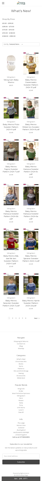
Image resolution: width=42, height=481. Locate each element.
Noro (21, 398)
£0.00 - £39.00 (7, 23)
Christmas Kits (21, 361)
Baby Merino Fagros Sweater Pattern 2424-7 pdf (11, 169)
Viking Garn (21, 396)
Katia (21, 403)
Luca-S (21, 410)
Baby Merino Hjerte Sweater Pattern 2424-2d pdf (31, 303)
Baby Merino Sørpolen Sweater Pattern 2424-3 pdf (11, 303)
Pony (21, 405)
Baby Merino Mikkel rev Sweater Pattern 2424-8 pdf (31, 127)
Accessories (21, 376)
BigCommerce (24, 473)
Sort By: (6, 44)
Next (36, 318)
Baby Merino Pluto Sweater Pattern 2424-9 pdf (11, 127)
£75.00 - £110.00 (8, 30)
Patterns (21, 369)
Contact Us (21, 344)
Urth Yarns (21, 408)
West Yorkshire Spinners (21, 393)
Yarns (21, 366)
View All (21, 412)
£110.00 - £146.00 (8, 33)
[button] (21, 479)
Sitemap (21, 348)
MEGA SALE (21, 378)
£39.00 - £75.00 (8, 27)
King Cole (21, 389)
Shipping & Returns (21, 341)
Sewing (21, 373)
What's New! (21, 359)
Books (21, 364)
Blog (21, 346)
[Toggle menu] (3, 3)
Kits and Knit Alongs (21, 371)
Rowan (21, 400)
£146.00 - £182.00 (8, 36)
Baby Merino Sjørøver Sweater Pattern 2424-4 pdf (31, 258)
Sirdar (21, 391)
